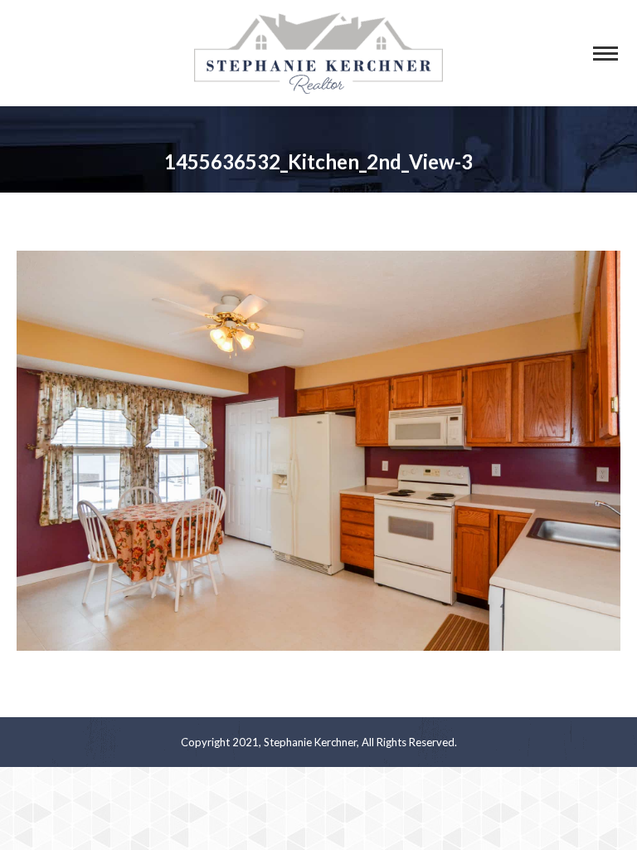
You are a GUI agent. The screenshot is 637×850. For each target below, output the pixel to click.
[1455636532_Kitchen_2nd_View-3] (318, 451)
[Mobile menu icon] (605, 53)
